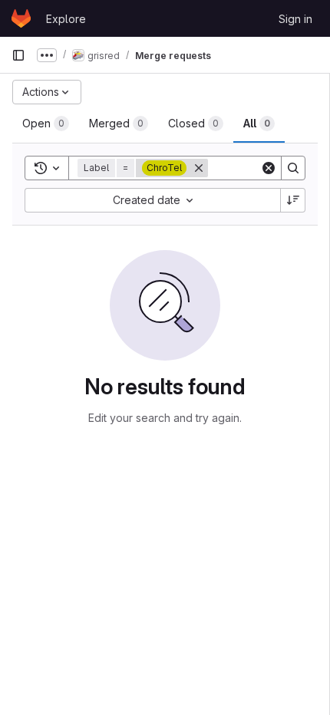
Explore (66, 18)
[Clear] (268, 168)
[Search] (293, 168)
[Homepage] (21, 18)
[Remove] (199, 168)
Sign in (295, 18)
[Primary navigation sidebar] (18, 55)
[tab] (45, 123)
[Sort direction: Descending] (293, 200)
